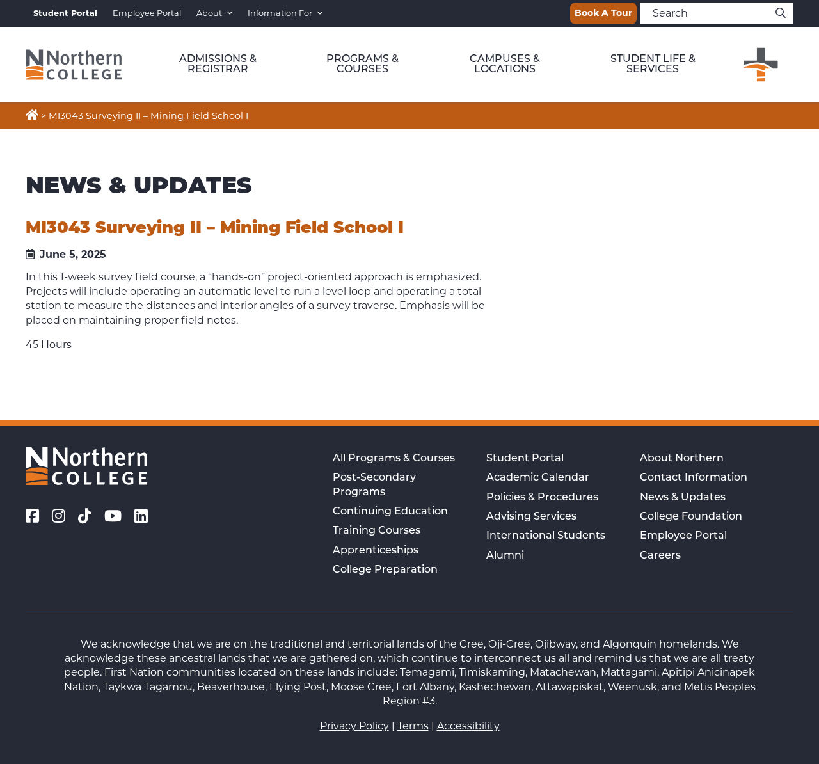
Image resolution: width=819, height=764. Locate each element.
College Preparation (385, 570)
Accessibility (468, 726)
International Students (545, 536)
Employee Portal (147, 13)
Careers (660, 556)
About (209, 13)
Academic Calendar (537, 478)
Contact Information (693, 478)
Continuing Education (390, 512)
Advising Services (531, 517)
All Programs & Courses (394, 459)
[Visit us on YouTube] (113, 516)
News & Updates (683, 498)
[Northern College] (74, 64)
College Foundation (691, 517)
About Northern (682, 459)
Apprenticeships (375, 551)
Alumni (505, 556)
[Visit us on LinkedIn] (141, 516)
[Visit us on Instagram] (58, 516)
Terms (413, 726)
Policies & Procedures (542, 498)
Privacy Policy (354, 726)
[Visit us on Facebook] (32, 516)
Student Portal (525, 459)
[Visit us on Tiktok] (84, 516)
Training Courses (376, 531)
